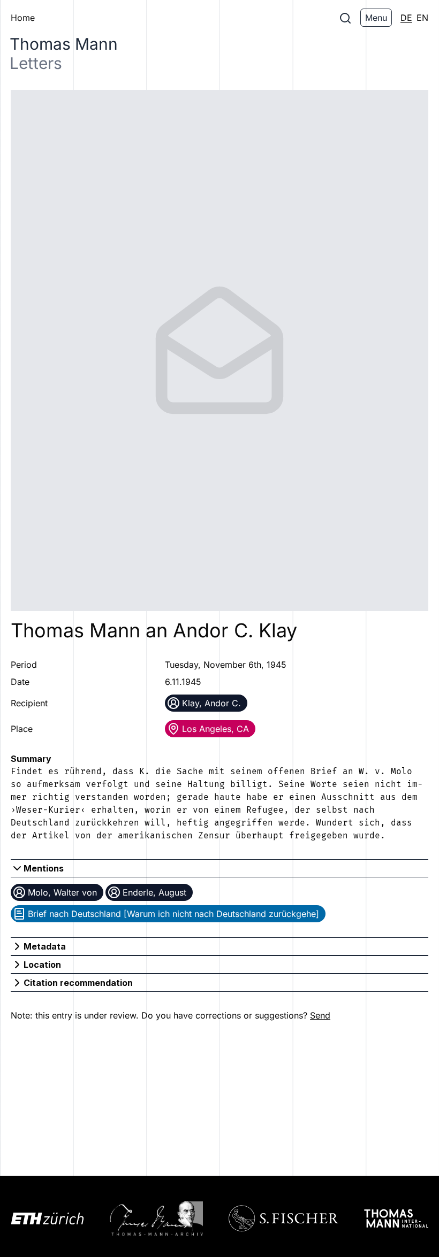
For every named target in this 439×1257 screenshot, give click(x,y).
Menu (376, 17)
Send (320, 1015)
